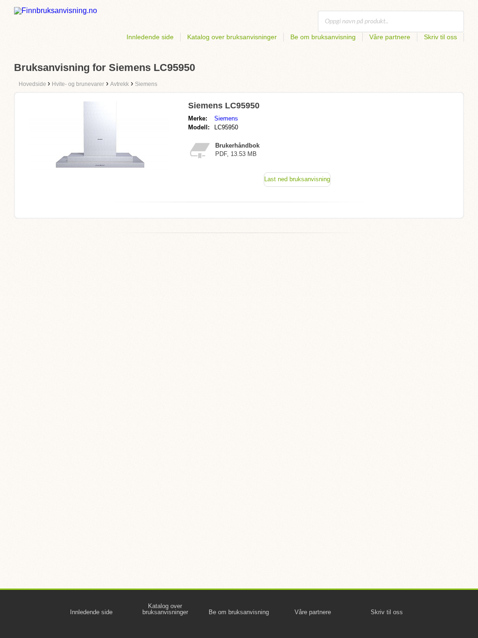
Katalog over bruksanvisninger (232, 37)
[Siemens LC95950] (99, 178)
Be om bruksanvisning (323, 37)
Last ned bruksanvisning (297, 179)
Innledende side (150, 37)
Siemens (226, 118)
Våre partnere (389, 37)
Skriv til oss (440, 37)
